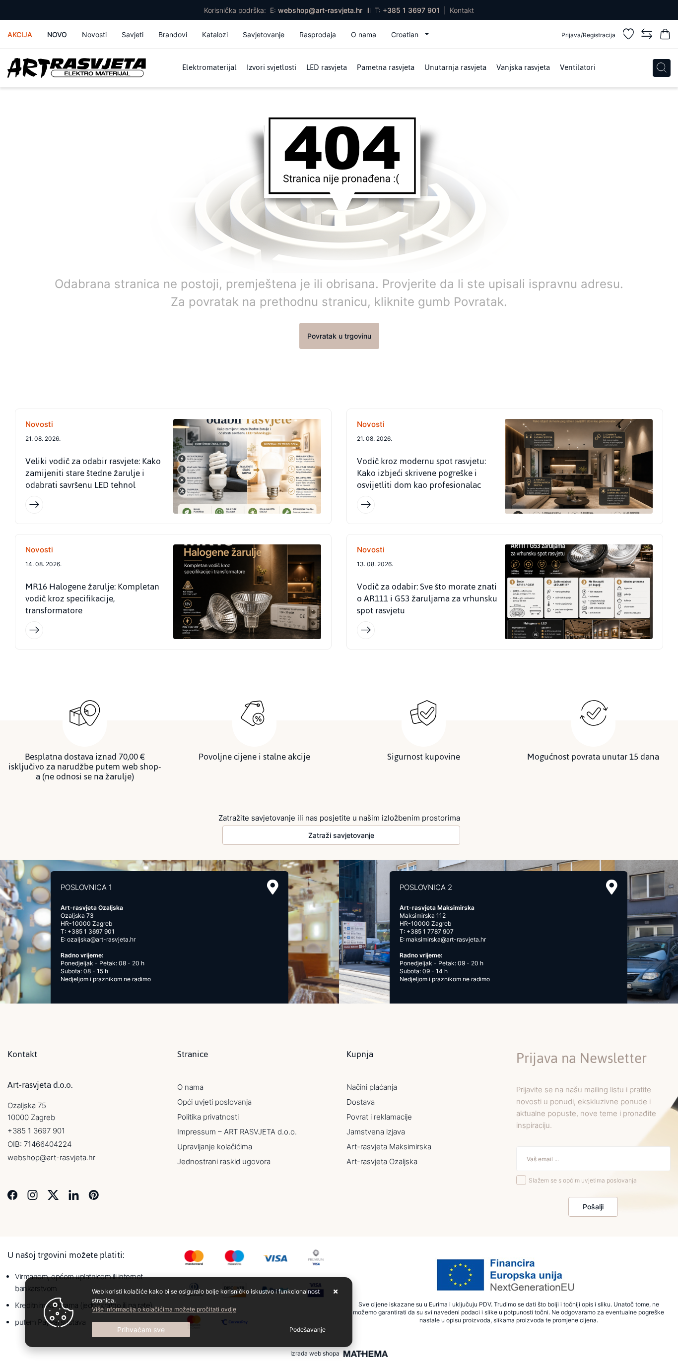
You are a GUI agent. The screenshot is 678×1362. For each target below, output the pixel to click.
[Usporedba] (646, 35)
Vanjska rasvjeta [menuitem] (523, 67)
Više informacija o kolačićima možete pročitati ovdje (164, 1309)
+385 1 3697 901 (411, 10)
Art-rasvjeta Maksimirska (388, 1146)
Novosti (94, 34)
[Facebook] (12, 1194)
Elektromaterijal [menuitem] (209, 67)
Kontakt (462, 10)
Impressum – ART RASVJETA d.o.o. (237, 1131)
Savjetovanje (263, 34)
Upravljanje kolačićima (214, 1146)
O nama (363, 34)
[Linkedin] (73, 1194)
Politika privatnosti (208, 1117)
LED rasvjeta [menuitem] (326, 67)
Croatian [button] (405, 34)
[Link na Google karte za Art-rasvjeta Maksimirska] (611, 887)
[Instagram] (32, 1194)
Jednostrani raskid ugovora (224, 1161)
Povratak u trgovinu (339, 336)
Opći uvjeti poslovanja (214, 1102)
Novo (57, 34)
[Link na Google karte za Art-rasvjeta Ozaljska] (272, 887)
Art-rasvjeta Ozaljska (381, 1161)
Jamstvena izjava (375, 1131)
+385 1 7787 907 (430, 931)
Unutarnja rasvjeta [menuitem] (455, 67)
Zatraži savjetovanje (341, 835)
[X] (53, 1194)
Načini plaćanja (371, 1087)
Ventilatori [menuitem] (578, 67)
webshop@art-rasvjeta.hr (320, 10)
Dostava (360, 1102)
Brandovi (172, 34)
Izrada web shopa (314, 1354)
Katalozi (215, 34)
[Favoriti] (628, 35)
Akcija (19, 34)
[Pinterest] (93, 1194)
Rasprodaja (317, 34)
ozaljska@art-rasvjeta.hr (101, 939)
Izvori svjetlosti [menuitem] (271, 67)
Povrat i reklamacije (379, 1117)
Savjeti (132, 34)
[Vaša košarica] (665, 35)
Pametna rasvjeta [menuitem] (385, 67)
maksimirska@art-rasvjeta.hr (446, 939)
